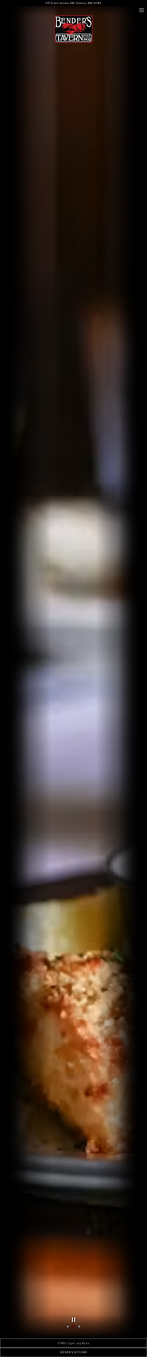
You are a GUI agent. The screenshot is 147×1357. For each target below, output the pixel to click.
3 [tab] (79, 1327)
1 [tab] (68, 1327)
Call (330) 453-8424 (73, 1343)
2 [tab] (73, 1327)
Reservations (73, 1352)
